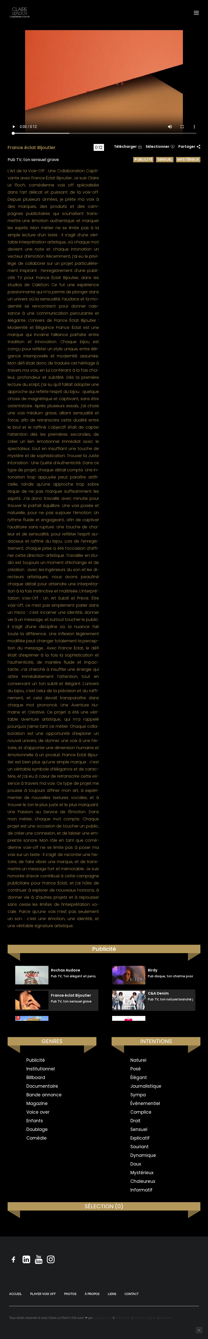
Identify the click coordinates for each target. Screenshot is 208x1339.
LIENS (112, 1294)
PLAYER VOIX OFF (43, 1294)
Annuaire (166, 1318)
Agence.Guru (103, 1318)
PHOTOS (70, 1294)
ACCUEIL (15, 1294)
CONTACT (131, 1294)
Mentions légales (145, 1318)
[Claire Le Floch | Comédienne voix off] (19, 12)
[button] (196, 12)
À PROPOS (92, 1294)
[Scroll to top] (199, 1330)
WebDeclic (123, 1318)
